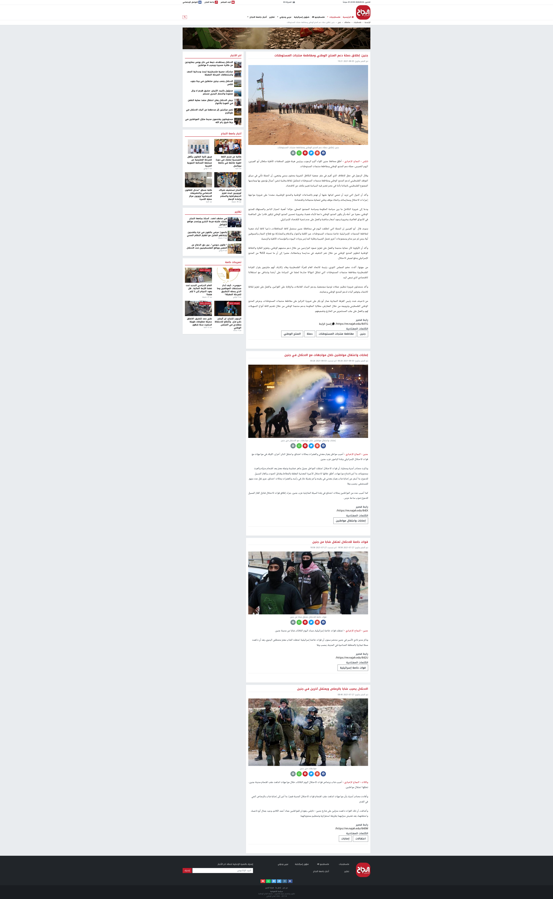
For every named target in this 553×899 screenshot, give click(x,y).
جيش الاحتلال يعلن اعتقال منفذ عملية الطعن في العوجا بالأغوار (210, 102)
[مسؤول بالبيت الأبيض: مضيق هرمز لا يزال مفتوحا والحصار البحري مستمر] (237, 93)
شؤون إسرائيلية (301, 17)
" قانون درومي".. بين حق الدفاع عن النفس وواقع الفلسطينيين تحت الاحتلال (207, 246)
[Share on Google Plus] (317, 153)
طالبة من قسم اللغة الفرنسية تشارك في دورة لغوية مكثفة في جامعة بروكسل (228, 161)
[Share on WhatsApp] (299, 153)
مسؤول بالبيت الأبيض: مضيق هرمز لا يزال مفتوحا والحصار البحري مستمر (212, 92)
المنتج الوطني (292, 333)
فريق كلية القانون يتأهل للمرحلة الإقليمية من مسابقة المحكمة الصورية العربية (199, 161)
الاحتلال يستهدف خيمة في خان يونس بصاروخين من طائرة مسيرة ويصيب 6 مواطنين (209, 64)
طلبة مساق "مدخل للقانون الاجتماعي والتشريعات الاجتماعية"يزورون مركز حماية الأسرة (198, 195)
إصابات (345, 838)
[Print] (293, 153)
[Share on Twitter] (311, 153)
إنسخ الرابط (325, 324)
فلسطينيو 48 (318, 17)
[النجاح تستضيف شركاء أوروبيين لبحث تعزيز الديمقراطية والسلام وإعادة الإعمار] (227, 179)
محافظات (347, 22)
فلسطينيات (334, 17)
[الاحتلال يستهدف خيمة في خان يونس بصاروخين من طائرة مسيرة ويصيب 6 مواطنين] (237, 64)
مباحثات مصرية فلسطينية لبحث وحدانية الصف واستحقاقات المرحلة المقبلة (210, 73)
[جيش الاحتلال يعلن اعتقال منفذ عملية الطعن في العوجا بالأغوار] (237, 102)
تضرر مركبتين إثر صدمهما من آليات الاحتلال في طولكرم (209, 111)
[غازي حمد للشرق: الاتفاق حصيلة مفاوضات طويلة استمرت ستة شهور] (198, 308)
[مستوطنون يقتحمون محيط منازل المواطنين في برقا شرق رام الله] (237, 121)
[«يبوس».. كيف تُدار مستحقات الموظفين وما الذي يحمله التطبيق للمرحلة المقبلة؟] (227, 275)
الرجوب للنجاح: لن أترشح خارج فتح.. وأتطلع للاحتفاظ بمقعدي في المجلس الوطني (228, 323)
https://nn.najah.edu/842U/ (352, 658)
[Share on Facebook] (323, 153)
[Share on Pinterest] (305, 153)
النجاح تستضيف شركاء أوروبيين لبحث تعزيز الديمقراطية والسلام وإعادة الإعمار (230, 195)
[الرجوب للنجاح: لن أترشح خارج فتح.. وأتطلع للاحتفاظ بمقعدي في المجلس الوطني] (227, 308)
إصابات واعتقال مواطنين (351, 520)
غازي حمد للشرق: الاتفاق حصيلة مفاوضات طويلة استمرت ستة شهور (199, 321)
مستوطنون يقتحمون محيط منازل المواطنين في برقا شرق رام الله (209, 121)
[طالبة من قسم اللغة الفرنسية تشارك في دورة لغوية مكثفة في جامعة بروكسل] (227, 146)
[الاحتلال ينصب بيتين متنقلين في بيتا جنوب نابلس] (237, 83)
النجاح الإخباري (363, 12)
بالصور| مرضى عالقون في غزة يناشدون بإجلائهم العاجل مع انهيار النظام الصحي (207, 234)
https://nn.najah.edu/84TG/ (352, 324)
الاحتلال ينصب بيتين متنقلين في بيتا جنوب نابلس (211, 83)
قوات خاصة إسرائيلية (353, 667)
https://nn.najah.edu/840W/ (351, 828)
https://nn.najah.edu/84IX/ (352, 510)
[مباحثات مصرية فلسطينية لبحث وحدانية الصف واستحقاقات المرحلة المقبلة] (237, 74)
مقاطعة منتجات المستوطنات (336, 333)
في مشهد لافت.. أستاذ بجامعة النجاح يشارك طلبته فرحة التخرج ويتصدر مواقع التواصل (207, 221)
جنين (339, 22)
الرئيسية (367, 22)
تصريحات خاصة (233, 262)
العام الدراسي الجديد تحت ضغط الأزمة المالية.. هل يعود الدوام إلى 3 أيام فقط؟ (199, 290)
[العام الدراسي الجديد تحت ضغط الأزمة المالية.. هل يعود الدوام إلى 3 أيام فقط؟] (198, 275)
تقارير (272, 17)
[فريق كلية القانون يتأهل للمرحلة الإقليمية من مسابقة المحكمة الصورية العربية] (198, 146)
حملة (310, 333)
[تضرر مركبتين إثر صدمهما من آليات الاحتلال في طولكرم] (237, 112)
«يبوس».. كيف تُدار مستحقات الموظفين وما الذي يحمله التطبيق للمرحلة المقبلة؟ (229, 290)
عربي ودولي (285, 17)
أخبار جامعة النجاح (258, 17)
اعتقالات (360, 838)
